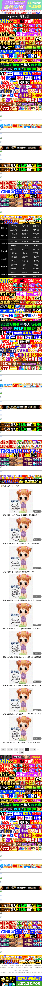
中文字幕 (25, 234)
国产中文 (13, 272)
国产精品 (13, 226)
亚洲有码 (13, 230)
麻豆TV (25, 257)
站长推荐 (4, 243)
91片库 (13, 261)
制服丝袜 (25, 237)
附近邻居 (13, 241)
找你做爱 (36, 241)
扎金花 (25, 253)
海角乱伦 (36, 265)
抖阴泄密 (36, 269)
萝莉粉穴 (25, 269)
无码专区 (4, 267)
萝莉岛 (36, 261)
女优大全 (25, 261)
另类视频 (36, 237)
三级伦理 (13, 234)
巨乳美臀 (36, 234)
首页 (3, 749)
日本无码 (36, 226)
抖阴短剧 (25, 276)
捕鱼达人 (13, 249)
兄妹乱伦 (25, 272)
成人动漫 (36, 230)
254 (16, 749)
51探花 (36, 257)
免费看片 (13, 265)
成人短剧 (36, 272)
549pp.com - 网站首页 (17, 16)
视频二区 (4, 236)
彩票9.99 (13, 253)
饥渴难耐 (25, 241)
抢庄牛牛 (25, 249)
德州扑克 (36, 249)
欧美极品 (25, 230)
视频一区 (4, 228)
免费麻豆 (13, 269)
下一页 (33, 749)
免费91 (24, 265)
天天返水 (36, 253)
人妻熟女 (13, 237)
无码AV (4, 259)
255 (21, 749)
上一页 (10, 749)
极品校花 (13, 276)
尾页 (22, 752)
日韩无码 (36, 276)
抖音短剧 (13, 257)
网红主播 (25, 226)
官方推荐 (4, 251)
